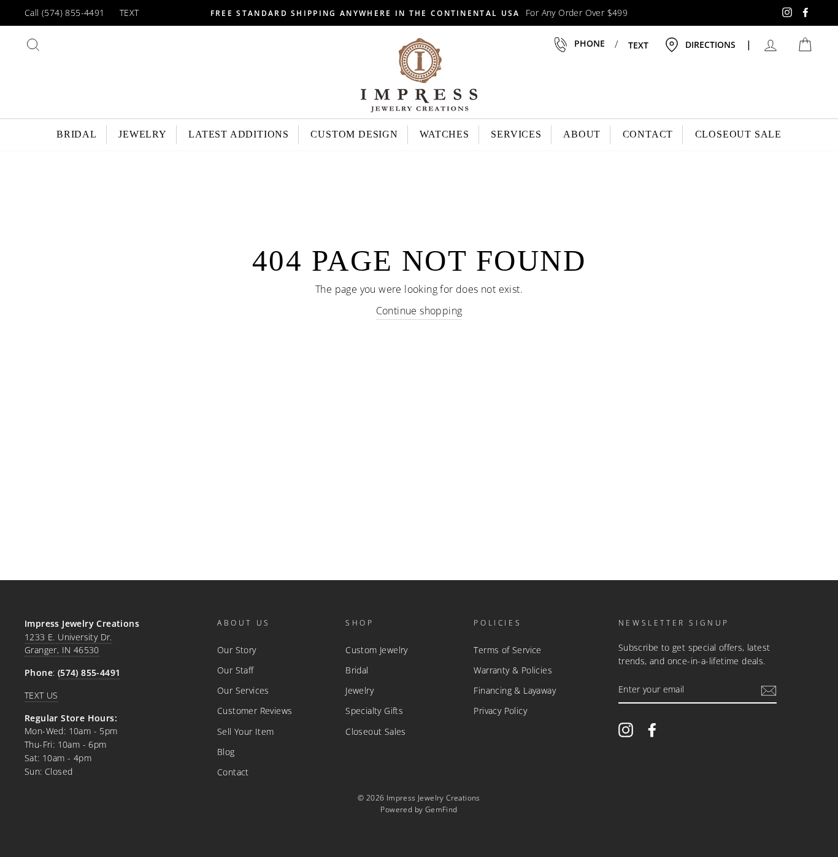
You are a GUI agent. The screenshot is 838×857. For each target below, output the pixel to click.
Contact (648, 134)
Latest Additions (238, 134)
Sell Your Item (245, 731)
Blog (226, 752)
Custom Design (354, 134)
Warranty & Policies (513, 670)
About (582, 134)
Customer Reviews (254, 710)
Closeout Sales (375, 731)
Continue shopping (419, 310)
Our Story (236, 650)
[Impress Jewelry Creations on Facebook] (652, 729)
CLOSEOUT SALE (738, 134)
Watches (444, 134)
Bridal (76, 134)
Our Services (243, 690)
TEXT (129, 12)
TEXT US (41, 695)
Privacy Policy (500, 710)
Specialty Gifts (374, 710)
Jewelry (142, 134)
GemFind (441, 809)
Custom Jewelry (376, 650)
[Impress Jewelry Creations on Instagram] (625, 729)
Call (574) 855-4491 (65, 12)
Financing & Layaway (515, 690)
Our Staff (235, 670)
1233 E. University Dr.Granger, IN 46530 (68, 643)
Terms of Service (507, 650)
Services (516, 134)
